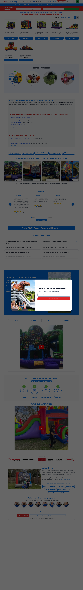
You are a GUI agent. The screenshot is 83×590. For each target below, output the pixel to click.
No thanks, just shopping (53, 301)
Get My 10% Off (53, 299)
